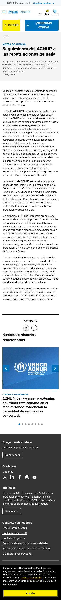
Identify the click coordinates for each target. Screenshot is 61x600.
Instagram (27, 477)
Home (5, 36)
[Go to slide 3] (26, 425)
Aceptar (30, 593)
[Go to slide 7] (39, 425)
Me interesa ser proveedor (17, 554)
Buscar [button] (41, 14)
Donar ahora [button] (12, 455)
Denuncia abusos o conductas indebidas (25, 543)
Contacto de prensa (13, 538)
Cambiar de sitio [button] (42, 3)
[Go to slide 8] (42, 425)
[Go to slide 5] (33, 425)
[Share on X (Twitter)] (26, 328)
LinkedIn (12, 477)
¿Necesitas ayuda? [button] (44, 25)
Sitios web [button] (55, 14)
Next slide (55, 368)
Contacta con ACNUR (14, 533)
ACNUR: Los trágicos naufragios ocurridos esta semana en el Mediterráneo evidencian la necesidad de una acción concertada (28, 407)
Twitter (4, 477)
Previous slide (5, 368)
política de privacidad (31, 578)
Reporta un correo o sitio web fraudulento (26, 548)
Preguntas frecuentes (14, 528)
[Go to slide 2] (23, 425)
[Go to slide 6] (36, 425)
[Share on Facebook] (34, 328)
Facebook (19, 477)
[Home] (19, 12)
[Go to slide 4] (29, 425)
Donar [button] (47, 14)
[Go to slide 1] (20, 425)
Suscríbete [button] (11, 511)
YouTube (34, 477)
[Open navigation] (4, 12)
